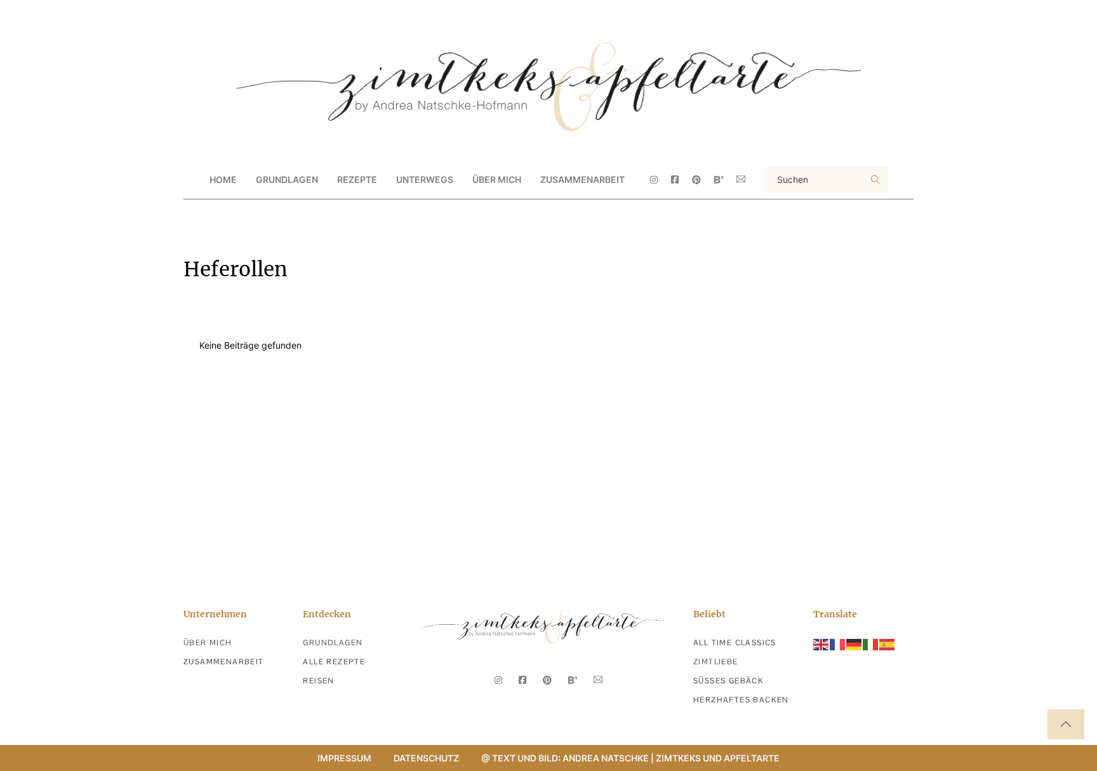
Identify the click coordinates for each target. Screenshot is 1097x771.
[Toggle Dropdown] (328, 179)
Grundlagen (332, 643)
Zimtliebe (715, 662)
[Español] (887, 643)
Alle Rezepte (334, 662)
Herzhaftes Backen (741, 700)
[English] (821, 643)
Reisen (318, 681)
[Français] (838, 643)
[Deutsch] (854, 643)
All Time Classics (734, 643)
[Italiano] (871, 643)
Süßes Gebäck (728, 681)
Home (223, 179)
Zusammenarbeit (582, 179)
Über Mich (496, 179)
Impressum (344, 758)
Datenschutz (426, 758)
